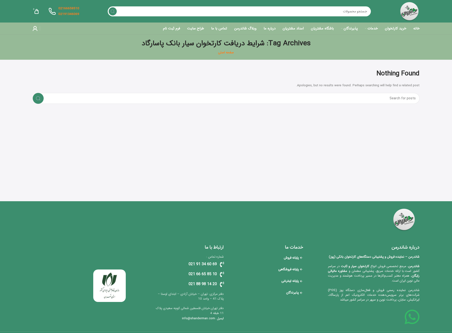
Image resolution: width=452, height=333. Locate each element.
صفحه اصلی (226, 52)
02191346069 (68, 14)
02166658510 (68, 8)
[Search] (113, 11)
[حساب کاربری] (35, 28)
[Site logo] (409, 11)
